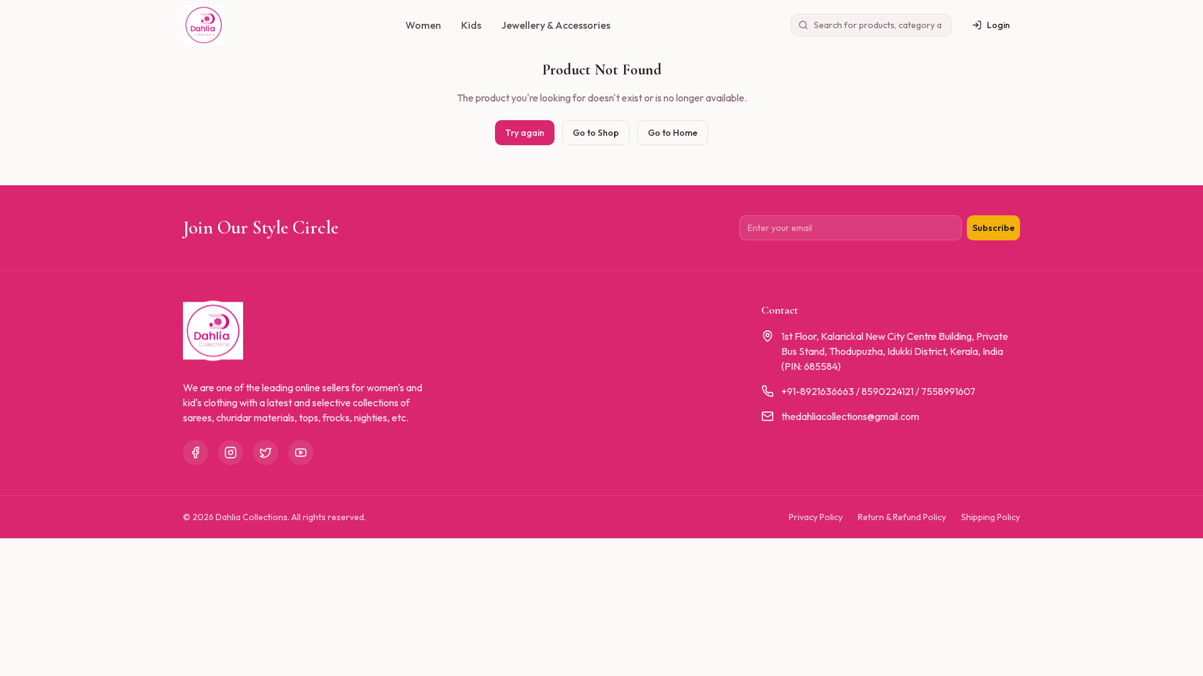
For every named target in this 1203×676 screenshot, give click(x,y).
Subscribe (993, 227)
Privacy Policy (816, 517)
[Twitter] (265, 452)
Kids (471, 25)
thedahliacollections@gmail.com (850, 416)
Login (998, 25)
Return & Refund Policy (902, 517)
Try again (524, 132)
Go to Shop (596, 132)
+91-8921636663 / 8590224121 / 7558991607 (878, 391)
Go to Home (672, 132)
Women (423, 25)
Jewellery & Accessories (555, 25)
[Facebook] (195, 452)
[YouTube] (300, 452)
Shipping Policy (990, 517)
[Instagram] (230, 452)
